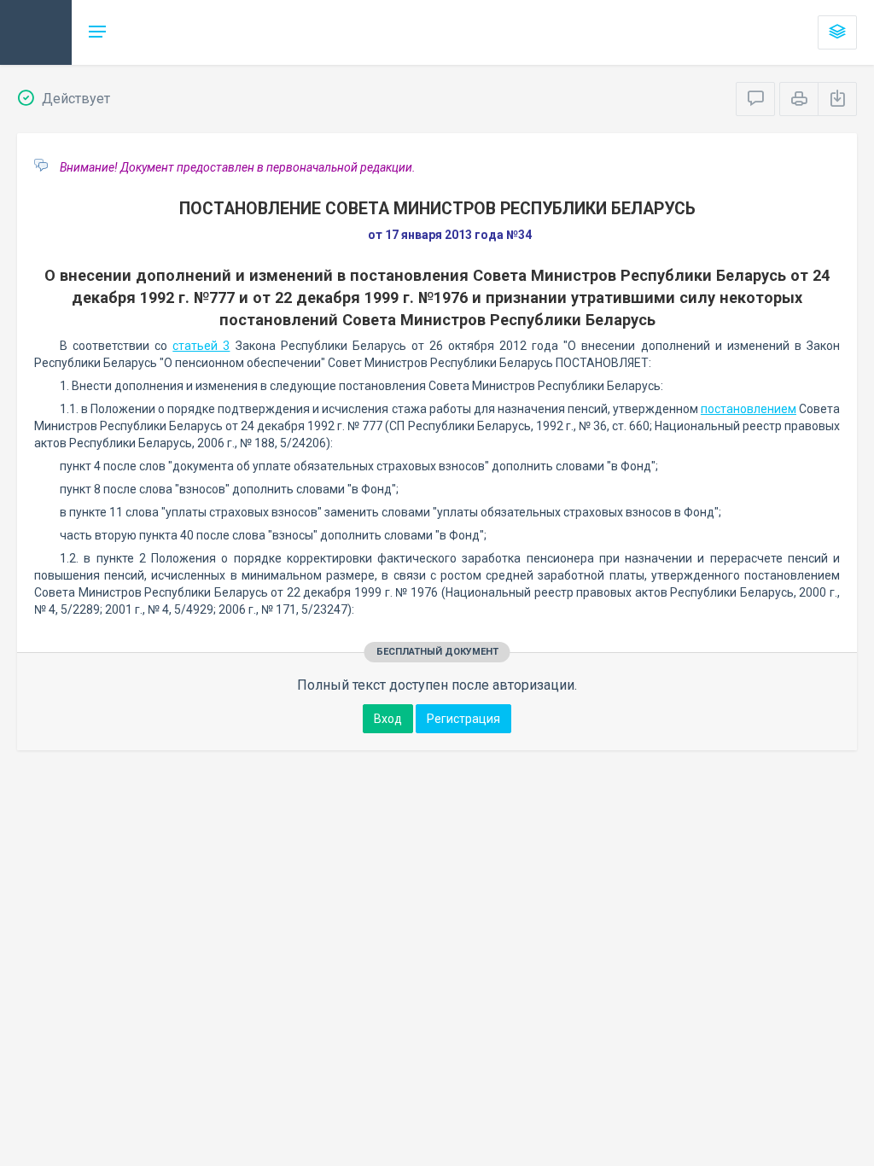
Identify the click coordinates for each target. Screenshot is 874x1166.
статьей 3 (201, 346)
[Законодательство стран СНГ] (36, 32)
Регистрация (463, 719)
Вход (388, 719)
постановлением (748, 409)
